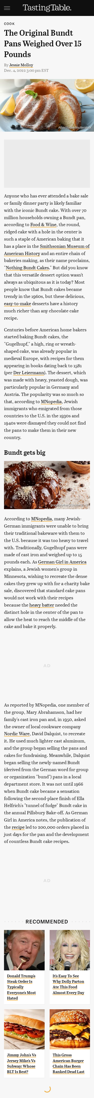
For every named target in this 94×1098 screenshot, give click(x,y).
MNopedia (51, 401)
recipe (18, 827)
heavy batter (41, 605)
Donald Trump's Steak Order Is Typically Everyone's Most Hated (21, 987)
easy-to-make (17, 303)
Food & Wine (43, 224)
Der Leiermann (28, 372)
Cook (9, 23)
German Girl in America (62, 561)
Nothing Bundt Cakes (27, 267)
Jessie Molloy (21, 65)
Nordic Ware (17, 733)
